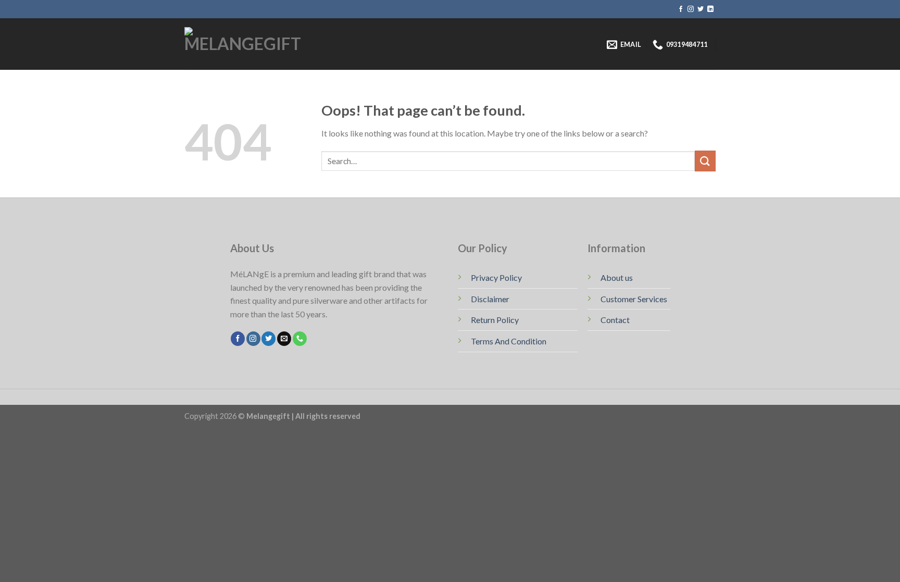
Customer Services (634, 299)
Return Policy (495, 320)
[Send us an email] (284, 338)
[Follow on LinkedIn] (710, 9)
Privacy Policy (496, 277)
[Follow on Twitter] (700, 9)
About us (617, 277)
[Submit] (705, 161)
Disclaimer (490, 299)
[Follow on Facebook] (681, 9)
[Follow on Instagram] (691, 9)
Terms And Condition (508, 341)
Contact (615, 320)
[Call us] (300, 338)
